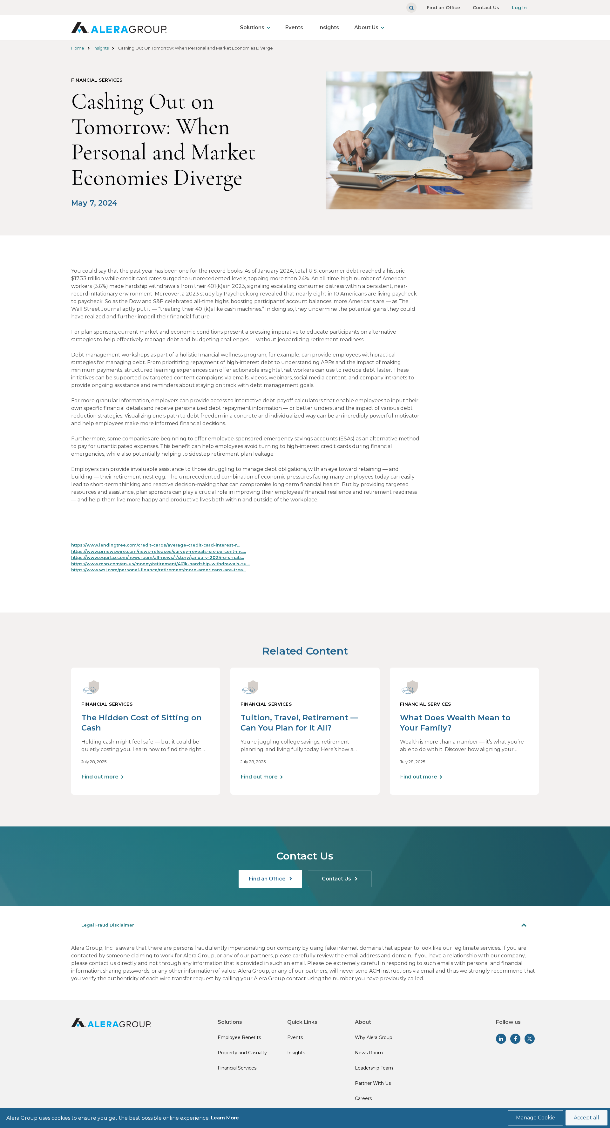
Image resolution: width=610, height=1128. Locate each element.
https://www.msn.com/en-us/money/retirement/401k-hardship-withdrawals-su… (160, 563)
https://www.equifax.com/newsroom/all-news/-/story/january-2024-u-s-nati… (157, 557)
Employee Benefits (239, 1037)
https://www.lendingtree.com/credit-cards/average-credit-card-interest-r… (155, 544)
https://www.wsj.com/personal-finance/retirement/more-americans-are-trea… (158, 569)
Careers (363, 1098)
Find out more (100, 777)
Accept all (586, 1118)
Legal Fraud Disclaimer (107, 925)
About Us (366, 27)
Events (294, 27)
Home (77, 48)
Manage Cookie (535, 1118)
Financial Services (237, 1068)
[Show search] (411, 8)
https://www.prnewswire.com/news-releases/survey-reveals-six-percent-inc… (158, 551)
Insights (328, 27)
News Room (369, 1053)
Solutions (252, 27)
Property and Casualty (242, 1053)
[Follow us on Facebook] (515, 1039)
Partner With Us (373, 1083)
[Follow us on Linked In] (501, 1039)
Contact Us (486, 7)
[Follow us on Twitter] (530, 1039)
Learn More (225, 1118)
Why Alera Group (373, 1037)
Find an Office (443, 7)
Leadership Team (374, 1068)
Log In (519, 7)
